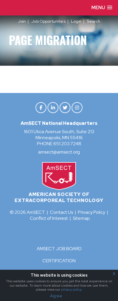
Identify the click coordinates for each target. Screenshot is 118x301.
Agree (56, 295)
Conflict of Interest (49, 218)
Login (76, 21)
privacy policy (71, 289)
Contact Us (61, 212)
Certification (59, 261)
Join (22, 21)
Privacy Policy (91, 212)
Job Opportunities (48, 21)
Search (93, 21)
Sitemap (81, 218)
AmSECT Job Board (59, 249)
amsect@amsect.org (59, 152)
